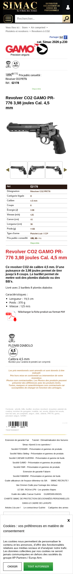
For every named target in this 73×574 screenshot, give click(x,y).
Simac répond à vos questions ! (36, 444)
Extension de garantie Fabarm (36, 471)
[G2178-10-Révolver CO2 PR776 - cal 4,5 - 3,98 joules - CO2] (54, 170)
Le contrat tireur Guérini (34, 507)
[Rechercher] (66, 19)
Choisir (12, 566)
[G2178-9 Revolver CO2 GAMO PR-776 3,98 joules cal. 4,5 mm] (18, 170)
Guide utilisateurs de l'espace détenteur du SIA (26, 480)
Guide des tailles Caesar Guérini (26, 494)
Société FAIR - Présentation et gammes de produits (36, 467)
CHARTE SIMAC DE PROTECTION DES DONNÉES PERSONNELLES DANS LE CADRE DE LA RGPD (36, 500)
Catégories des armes (58, 507)
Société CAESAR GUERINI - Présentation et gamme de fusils (37, 458)
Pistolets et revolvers (17, 31)
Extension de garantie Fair (17, 440)
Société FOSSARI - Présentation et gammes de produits (36, 449)
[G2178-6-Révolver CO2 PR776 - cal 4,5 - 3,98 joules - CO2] (36, 170)
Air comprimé (38, 27)
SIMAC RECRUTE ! (60, 480)
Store (25, 27)
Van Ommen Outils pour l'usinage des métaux (36, 485)
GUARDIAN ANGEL (53, 494)
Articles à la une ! (13, 507)
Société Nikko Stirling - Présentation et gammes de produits (37, 453)
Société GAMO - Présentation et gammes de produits (37, 462)
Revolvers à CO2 (41, 31)
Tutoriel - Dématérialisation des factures (50, 440)
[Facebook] (65, 37)
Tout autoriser (38, 566)
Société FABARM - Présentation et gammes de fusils (36, 476)
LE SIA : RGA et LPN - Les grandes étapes (36, 489)
